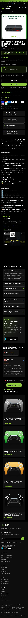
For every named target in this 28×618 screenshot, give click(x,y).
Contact (3, 591)
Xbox (2, 569)
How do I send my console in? (12, 283)
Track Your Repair (5, 573)
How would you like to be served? (9, 64)
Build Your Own (4, 559)
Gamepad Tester (5, 579)
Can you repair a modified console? (11, 294)
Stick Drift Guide (5, 583)
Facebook (18, 542)
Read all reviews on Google (15, 381)
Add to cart (14, 80)
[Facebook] (8, 3)
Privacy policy (15, 612)
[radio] (14, 69)
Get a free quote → (9, 89)
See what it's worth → (6, 92)
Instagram (8, 229)
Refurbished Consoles (6, 555)
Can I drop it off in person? (11, 306)
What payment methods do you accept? (12, 312)
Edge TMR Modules (5, 561)
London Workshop (5, 596)
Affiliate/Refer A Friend (6, 600)
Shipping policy (21, 615)
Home (2, 11)
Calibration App (5, 581)
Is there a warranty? (10, 288)
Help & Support (4, 593)
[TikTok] (4, 3)
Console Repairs (9, 11)
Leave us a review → (14, 385)
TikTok (16, 226)
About (2, 589)
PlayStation (4, 567)
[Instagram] (2, 3)
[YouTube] (6, 3)
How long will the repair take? (12, 271)
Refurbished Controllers (6, 557)
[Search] (17, 8)
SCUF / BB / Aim (4, 571)
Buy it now (14, 84)
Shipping (3, 598)
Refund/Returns (13, 615)
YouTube (8, 226)
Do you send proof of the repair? (11, 300)
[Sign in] (20, 8)
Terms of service (5, 615)
